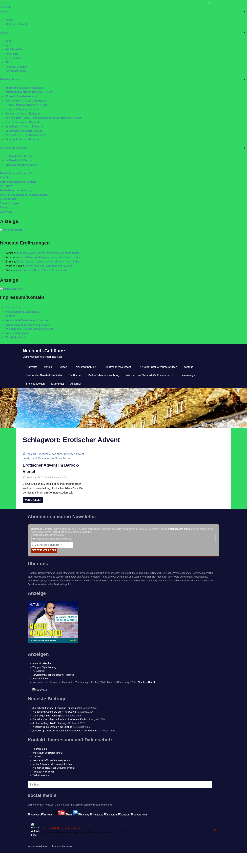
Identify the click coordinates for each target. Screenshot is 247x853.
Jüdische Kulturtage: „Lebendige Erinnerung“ (55, 708)
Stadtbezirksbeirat (16, 24)
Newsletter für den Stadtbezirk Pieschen (53, 675)
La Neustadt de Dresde (18, 156)
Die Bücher (6, 186)
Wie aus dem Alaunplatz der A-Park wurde (42, 270)
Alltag (3, 32)
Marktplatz (6, 207)
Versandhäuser (40, 678)
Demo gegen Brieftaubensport (48, 715)
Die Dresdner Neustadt (13, 147)
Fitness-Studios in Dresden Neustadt (26, 105)
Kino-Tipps (11, 53)
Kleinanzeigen (8, 199)
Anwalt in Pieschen (42, 663)
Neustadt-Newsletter (17, 333)
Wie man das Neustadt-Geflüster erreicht (24, 194)
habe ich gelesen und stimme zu (53, 538)
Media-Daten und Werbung (16, 190)
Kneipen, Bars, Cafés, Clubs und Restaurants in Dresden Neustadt (43, 118)
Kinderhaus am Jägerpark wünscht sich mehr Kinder (48, 253)
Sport (8, 45)
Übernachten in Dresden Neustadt (25, 135)
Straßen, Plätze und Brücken (22, 139)
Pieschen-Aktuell (146, 682)
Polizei (9, 19)
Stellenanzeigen (9, 203)
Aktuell (4, 11)
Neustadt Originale (16, 66)
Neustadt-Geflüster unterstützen (18, 173)
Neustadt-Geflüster (44, 350)
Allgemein (6, 212)
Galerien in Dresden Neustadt (22, 113)
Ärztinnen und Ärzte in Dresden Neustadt (29, 92)
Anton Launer (52, 477)
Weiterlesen (33, 500)
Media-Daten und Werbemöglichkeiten (27, 324)
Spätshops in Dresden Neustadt (24, 126)
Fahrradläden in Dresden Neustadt (25, 100)
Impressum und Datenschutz (22, 311)
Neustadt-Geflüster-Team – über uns (26, 320)
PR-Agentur (38, 671)
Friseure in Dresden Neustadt (22, 109)
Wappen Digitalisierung (44, 667)
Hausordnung (13, 307)
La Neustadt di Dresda (18, 160)
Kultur (8, 40)
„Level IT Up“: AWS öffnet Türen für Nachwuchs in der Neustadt (64, 730)
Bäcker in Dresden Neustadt (21, 96)
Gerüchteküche (14, 49)
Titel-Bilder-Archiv (15, 71)
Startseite (5, 7)
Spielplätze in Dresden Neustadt (24, 130)
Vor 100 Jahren (14, 58)
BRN (8, 62)
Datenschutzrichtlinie (180, 528)
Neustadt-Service (10, 79)
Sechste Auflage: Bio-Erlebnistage (49, 723)
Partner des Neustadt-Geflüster (18, 181)
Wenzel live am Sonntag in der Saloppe (49, 266)
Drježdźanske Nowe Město (21, 164)
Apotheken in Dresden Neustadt (24, 87)
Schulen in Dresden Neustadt (22, 122)
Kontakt (4, 177)
